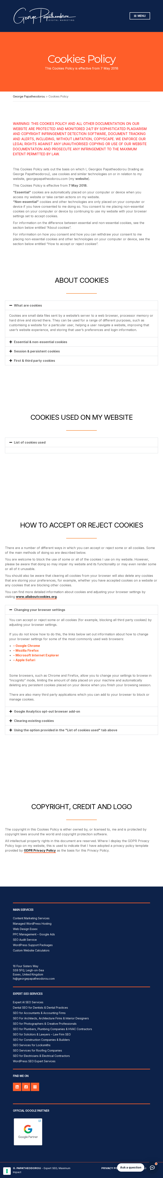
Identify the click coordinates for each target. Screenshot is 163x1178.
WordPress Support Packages (33, 945)
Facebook (26, 1087)
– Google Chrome (26, 646)
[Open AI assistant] (152, 1167)
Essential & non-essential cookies (40, 342)
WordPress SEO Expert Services (34, 1061)
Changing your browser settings (39, 610)
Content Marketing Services (31, 918)
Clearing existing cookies (34, 721)
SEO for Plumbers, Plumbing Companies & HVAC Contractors (52, 1029)
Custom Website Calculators (31, 950)
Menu (141, 15)
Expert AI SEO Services (28, 1002)
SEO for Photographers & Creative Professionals (45, 1023)
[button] (81, 305)
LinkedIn (17, 1087)
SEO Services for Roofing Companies (37, 1050)
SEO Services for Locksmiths (31, 1045)
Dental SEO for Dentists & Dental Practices (40, 1007)
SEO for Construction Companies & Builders (41, 1039)
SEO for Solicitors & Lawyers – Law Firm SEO (42, 1034)
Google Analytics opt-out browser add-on (47, 711)
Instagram (35, 1087)
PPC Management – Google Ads (34, 934)
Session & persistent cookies (37, 351)
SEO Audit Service (25, 939)
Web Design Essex (25, 929)
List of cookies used (30, 442)
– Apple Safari (24, 660)
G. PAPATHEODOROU (27, 1168)
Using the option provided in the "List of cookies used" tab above (65, 730)
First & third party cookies (34, 361)
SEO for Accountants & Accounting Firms (39, 1013)
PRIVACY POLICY (112, 1168)
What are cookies (28, 305)
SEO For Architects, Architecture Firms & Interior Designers (51, 1018)
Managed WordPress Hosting (32, 923)
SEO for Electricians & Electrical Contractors (41, 1055)
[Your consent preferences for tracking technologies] (7, 1171)
